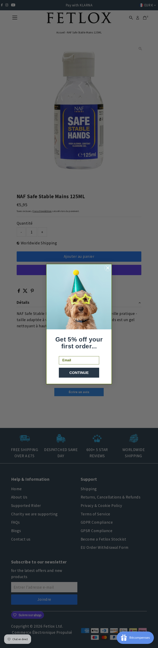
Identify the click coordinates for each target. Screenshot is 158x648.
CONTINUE (79, 373)
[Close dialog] (108, 268)
